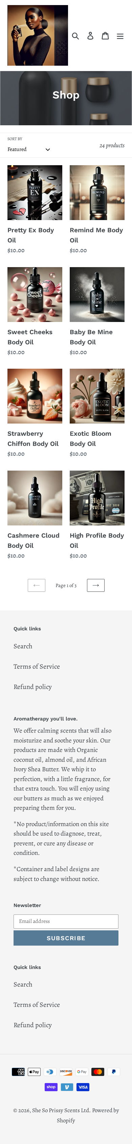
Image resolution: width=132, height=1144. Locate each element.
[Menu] (120, 35)
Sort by (14, 139)
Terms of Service (37, 666)
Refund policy (33, 686)
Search (23, 646)
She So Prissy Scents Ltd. (61, 1110)
